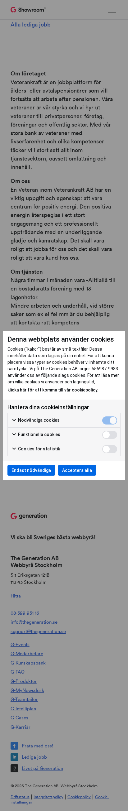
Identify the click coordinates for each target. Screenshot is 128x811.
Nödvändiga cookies (38, 420)
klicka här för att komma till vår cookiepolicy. (52, 389)
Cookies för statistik (38, 448)
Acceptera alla (77, 470)
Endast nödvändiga (31, 470)
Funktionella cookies (38, 434)
